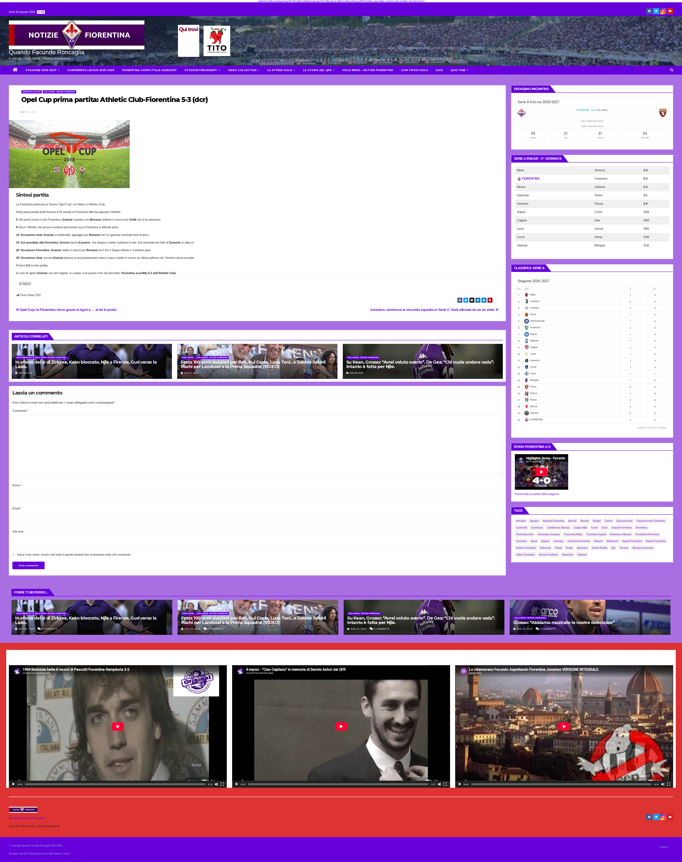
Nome (17, 485)
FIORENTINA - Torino (587, 110)
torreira (623, 547)
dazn (605, 527)
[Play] (13, 784)
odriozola (545, 547)
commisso (537, 527)
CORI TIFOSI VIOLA (414, 70)
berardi (585, 520)
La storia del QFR (317, 70)
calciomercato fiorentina (651, 520)
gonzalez (521, 541)
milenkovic (612, 541)
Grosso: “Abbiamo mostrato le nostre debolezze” (564, 622)
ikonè (534, 541)
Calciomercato (24, 357)
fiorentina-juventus (549, 534)
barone (572, 520)
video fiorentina (525, 554)
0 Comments (49, 629)
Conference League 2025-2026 (91, 70)
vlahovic (582, 554)
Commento (20, 410)
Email (16, 508)
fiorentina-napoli (596, 534)
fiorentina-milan (573, 534)
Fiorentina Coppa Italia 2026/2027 (149, 70)
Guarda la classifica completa (652, 427)
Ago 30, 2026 (26, 629)
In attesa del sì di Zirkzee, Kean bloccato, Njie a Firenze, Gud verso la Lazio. (86, 364)
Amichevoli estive (31, 92)
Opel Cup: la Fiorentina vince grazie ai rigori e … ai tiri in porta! (68, 310)
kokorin (598, 541)
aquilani (534, 520)
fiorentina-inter (525, 534)
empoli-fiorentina (622, 527)
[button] (671, 70)
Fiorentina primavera (647, 534)
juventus (558, 541)
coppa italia (580, 527)
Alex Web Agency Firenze (57, 853)
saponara (582, 547)
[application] (118, 726)
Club (526, 289)
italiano (545, 541)
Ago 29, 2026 (192, 629)
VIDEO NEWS (187, 357)
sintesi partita (599, 547)
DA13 (439, 70)
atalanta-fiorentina (553, 520)
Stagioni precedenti (201, 70)
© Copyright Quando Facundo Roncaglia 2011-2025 (35, 845)
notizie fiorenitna (656, 541)
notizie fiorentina (526, 547)
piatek (558, 547)
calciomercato (624, 520)
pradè (569, 547)
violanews (567, 554)
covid (594, 527)
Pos (519, 289)
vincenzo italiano (548, 554)
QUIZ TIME (458, 70)
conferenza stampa (558, 527)
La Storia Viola (280, 70)
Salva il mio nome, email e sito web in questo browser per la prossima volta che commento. (74, 554)
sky (613, 547)
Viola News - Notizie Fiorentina (59, 92)
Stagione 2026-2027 (42, 70)
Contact (664, 847)
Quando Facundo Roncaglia (46, 52)
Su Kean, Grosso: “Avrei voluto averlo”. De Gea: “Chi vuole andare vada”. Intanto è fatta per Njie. (420, 364)
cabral (608, 520)
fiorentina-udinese (620, 534)
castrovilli (521, 527)
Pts (655, 289)
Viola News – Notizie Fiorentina (367, 70)
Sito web (17, 531)
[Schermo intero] (222, 784)
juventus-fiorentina (579, 541)
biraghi (597, 520)
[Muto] (216, 784)
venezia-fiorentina (642, 547)
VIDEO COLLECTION (242, 70)
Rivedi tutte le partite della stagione (537, 494)
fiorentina (641, 527)
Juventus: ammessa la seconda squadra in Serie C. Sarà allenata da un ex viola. (433, 310)
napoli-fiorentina (632, 541)
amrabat (521, 520)
